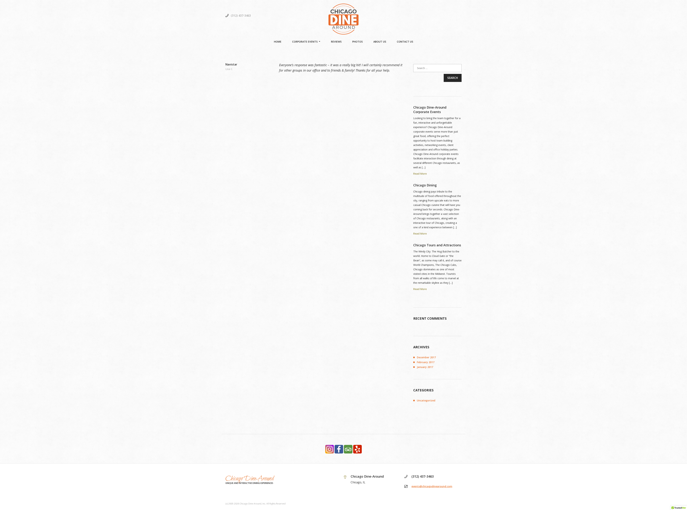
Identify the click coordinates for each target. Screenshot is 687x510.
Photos (357, 41)
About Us (379, 41)
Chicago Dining (425, 185)
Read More (420, 174)
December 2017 (426, 357)
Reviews (336, 41)
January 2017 (425, 367)
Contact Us (405, 41)
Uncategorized (426, 400)
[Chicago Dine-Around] (343, 19)
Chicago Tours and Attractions (437, 245)
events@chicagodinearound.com (431, 486)
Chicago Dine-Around (249, 478)
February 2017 (425, 362)
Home (277, 41)
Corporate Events (305, 41)
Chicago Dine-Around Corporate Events (429, 109)
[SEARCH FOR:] (437, 68)
